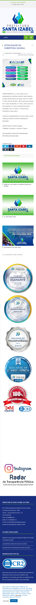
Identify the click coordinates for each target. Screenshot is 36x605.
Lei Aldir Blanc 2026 (17, 4)
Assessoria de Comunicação (13, 53)
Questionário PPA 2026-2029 (12, 247)
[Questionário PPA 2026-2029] (18, 236)
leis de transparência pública (10, 579)
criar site (14, 572)
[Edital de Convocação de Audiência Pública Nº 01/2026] (18, 173)
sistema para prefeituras (26, 572)
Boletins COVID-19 (23, 55)
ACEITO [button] (13, 600)
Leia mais (18, 595)
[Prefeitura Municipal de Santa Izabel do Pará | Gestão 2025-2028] (18, 22)
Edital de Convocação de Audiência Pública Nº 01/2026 (18, 538)
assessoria (15, 575)
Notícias (31, 55)
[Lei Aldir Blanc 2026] (18, 205)
